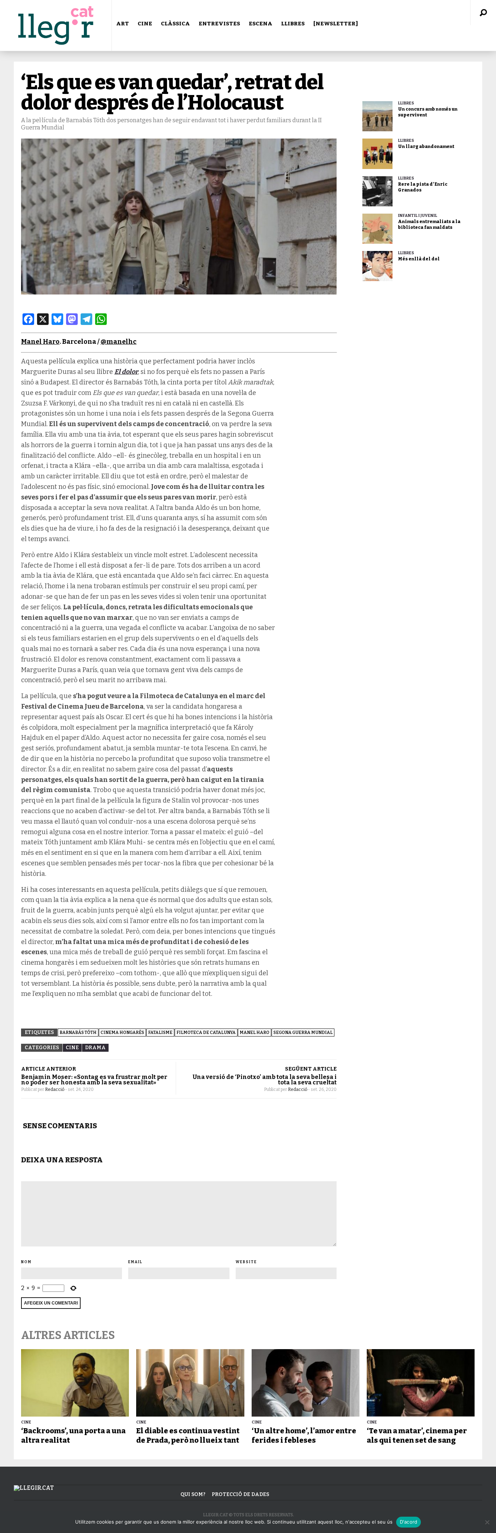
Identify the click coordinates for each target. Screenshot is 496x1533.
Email (135, 1262)
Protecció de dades (240, 1494)
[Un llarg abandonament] (377, 154)
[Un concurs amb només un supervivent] (377, 116)
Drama (95, 1047)
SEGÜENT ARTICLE (311, 1069)
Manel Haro (40, 342)
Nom (26, 1262)
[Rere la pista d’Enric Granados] (377, 191)
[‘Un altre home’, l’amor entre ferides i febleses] (305, 1383)
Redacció (55, 1089)
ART (122, 23)
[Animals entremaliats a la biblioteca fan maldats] (377, 229)
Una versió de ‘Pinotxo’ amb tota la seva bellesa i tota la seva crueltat (265, 1079)
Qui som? (193, 1494)
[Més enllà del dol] (377, 266)
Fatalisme (160, 1032)
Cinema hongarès (122, 1032)
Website (246, 1262)
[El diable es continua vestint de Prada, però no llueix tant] (190, 1383)
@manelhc (119, 342)
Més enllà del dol (419, 258)
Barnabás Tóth (78, 1032)
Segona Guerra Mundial (303, 1032)
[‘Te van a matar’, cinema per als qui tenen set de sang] (421, 1383)
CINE (145, 23)
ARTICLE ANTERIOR (48, 1069)
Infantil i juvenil (417, 215)
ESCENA (260, 23)
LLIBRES (293, 23)
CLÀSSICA (175, 23)
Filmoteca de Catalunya (206, 1032)
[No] (487, 1522)
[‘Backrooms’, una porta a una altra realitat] (75, 1383)
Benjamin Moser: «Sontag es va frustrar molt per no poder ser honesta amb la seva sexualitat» (94, 1079)
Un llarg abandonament (426, 146)
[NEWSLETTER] (335, 23)
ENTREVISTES (219, 23)
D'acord (409, 1522)
